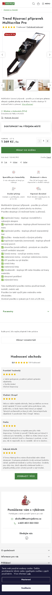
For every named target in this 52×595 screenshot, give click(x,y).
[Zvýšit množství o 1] (47, 141)
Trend (49, 157)
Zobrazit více (26, 476)
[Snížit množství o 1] (39, 141)
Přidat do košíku (26, 150)
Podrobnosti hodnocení (35, 27)
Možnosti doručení (12, 118)
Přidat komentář (26, 340)
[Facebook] (26, 538)
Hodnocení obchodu (26, 356)
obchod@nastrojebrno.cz (28, 518)
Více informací (27, 104)
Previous (2, 54)
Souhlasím (26, 588)
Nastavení (26, 579)
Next (49, 54)
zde (29, 573)
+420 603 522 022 (28, 523)
